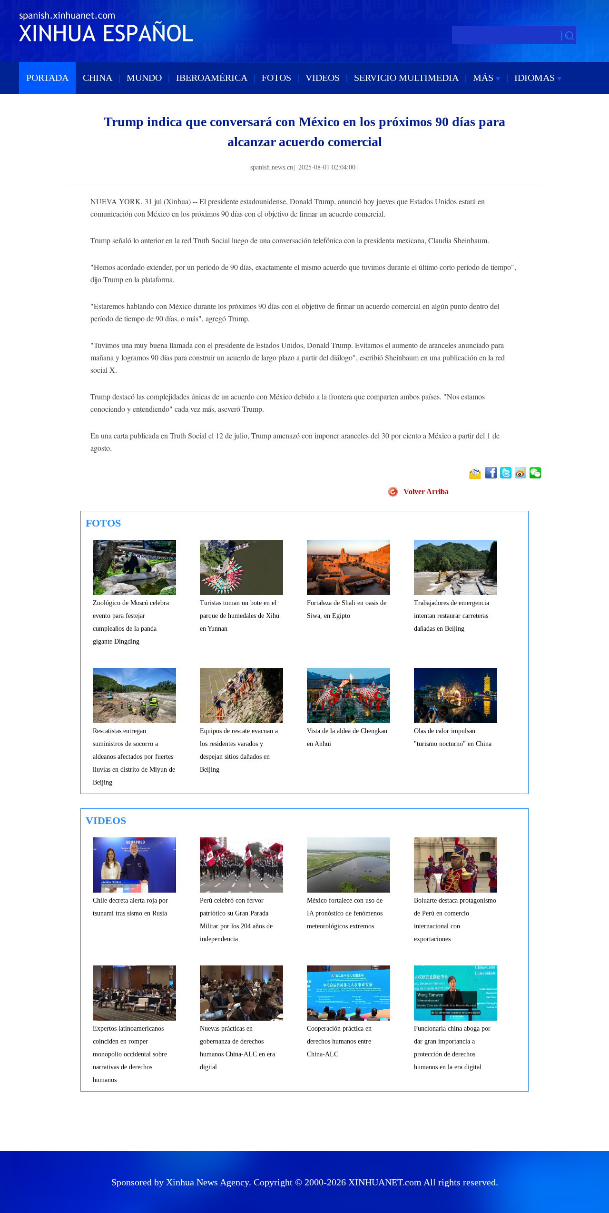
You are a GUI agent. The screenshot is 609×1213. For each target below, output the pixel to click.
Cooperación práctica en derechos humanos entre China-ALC (339, 1041)
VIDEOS (322, 77)
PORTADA (47, 77)
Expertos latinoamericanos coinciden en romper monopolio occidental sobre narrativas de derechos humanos (130, 1054)
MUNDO (144, 77)
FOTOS (276, 77)
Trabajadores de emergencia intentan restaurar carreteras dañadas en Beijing (451, 615)
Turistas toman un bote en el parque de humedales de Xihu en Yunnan (239, 615)
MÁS (484, 77)
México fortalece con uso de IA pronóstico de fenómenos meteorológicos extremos (345, 913)
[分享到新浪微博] (521, 472)
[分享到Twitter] (506, 472)
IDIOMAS (535, 77)
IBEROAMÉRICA (211, 77)
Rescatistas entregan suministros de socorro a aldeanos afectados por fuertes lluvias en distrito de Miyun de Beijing (134, 756)
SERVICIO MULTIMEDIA (406, 77)
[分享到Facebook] (491, 472)
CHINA (97, 77)
